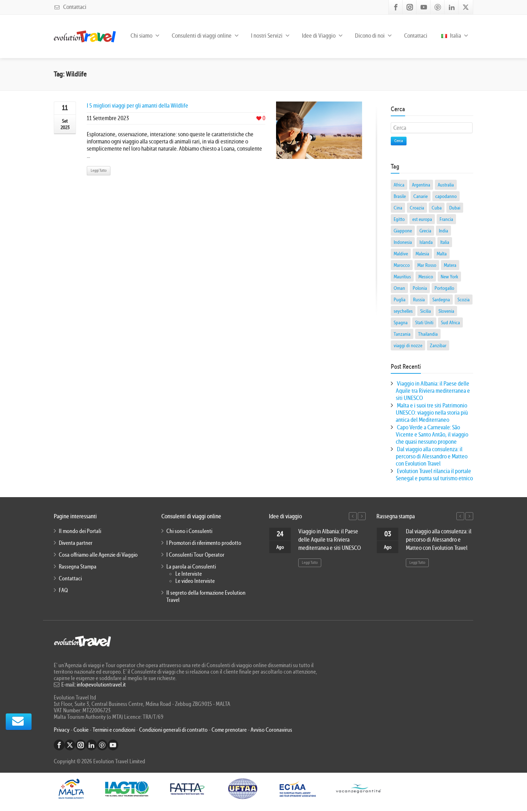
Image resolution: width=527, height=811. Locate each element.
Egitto (399, 219)
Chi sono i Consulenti (189, 531)
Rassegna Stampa (77, 567)
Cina (398, 208)
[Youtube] (424, 7)
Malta (442, 253)
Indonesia (403, 242)
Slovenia (446, 311)
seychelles (403, 311)
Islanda (426, 242)
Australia (446, 185)
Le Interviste (188, 574)
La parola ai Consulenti (191, 567)
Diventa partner (75, 543)
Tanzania (402, 334)
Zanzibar (438, 345)
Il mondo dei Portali (80, 531)
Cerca (398, 140)
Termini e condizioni (113, 730)
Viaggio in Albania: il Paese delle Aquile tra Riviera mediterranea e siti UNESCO (433, 390)
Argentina (421, 185)
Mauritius (402, 276)
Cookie (81, 730)
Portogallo (444, 288)
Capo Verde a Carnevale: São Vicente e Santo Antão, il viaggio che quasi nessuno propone (432, 434)
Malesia (422, 253)
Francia (446, 219)
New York (449, 276)
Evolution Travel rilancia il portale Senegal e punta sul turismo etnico (434, 475)
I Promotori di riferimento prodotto (203, 543)
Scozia (463, 299)
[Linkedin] (452, 7)
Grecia (425, 231)
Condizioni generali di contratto (173, 730)
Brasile (400, 196)
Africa (399, 185)
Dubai (454, 208)
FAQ (63, 590)
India (443, 231)
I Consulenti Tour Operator (195, 555)
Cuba (437, 208)
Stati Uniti (424, 322)
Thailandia (428, 334)
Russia (419, 299)
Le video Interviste (195, 581)
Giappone (403, 231)
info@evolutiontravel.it (101, 685)
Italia (455, 35)
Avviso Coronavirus (271, 730)
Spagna (401, 322)
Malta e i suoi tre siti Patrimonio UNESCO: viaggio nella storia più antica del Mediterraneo (432, 412)
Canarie (420, 196)
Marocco (402, 265)
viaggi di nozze (408, 345)
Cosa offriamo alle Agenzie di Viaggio (98, 555)
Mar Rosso (426, 265)
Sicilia (425, 311)
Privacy (62, 730)
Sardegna (441, 299)
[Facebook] (396, 7)
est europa (422, 219)
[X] (466, 7)
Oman (399, 288)
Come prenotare (229, 730)
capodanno (446, 196)
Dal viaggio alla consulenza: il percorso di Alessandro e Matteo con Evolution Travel (431, 456)
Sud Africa (450, 322)
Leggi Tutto (98, 170)
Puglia (399, 299)
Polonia (420, 288)
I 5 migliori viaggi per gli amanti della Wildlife (137, 105)
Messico (425, 276)
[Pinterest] (438, 7)
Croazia (417, 208)
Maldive (401, 253)
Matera (450, 265)
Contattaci (74, 7)
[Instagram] (410, 7)
